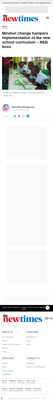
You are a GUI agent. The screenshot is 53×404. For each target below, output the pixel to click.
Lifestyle (30, 381)
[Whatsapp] (23, 116)
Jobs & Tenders (16, 389)
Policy (4, 341)
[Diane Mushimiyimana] (6, 111)
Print (28, 341)
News (4, 26)
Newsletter (31, 337)
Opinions (30, 363)
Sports (21, 381)
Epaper (28, 389)
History (5, 348)
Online (4, 363)
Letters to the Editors (36, 367)
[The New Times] (20, 21)
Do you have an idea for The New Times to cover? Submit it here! (26, 3)
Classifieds (6, 374)
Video (4, 389)
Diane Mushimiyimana (23, 107)
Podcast (37, 389)
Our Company (8, 337)
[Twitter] (15, 116)
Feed (4, 352)
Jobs (28, 344)
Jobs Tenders (8, 370)
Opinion (12, 381)
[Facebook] (19, 116)
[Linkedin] (28, 116)
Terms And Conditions (11, 344)
